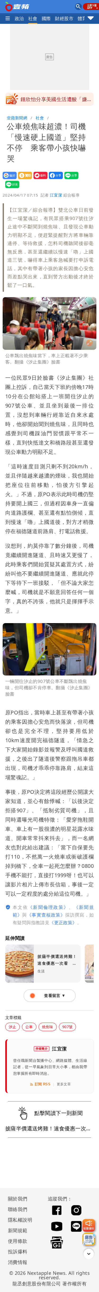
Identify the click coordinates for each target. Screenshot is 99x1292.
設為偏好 (8, 179)
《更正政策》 (63, 922)
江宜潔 (56, 195)
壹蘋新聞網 (17, 117)
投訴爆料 (17, 1251)
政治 (19, 18)
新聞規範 (17, 1230)
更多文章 (64, 1084)
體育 (82, 18)
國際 (46, 18)
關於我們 (17, 1198)
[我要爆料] (88, 1225)
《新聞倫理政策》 (48, 907)
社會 (32, 18)
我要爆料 (39, 179)
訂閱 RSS (42, 1084)
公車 (29, 1026)
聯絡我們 (17, 1209)
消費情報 (17, 1262)
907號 (67, 1026)
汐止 (12, 1026)
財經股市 (64, 18)
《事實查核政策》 (46, 915)
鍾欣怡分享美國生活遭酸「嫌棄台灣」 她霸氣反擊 (56, 101)
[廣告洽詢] (88, 1239)
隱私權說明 (18, 1220)
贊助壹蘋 (23, 179)
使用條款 (17, 1241)
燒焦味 (47, 1026)
